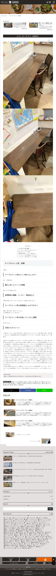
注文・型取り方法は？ (14, 563)
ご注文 (45, 558)
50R (12, 384)
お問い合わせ (28, 558)
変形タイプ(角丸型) (22, 383)
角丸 (44, 383)
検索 (50, 509)
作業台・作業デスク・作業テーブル (27, 381)
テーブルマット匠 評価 (24, 248)
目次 (26, 246)
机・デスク (15, 381)
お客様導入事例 (8, 381)
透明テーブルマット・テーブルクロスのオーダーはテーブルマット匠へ (28, 573)
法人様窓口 (36, 563)
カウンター (38, 381)
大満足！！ (14, 383)
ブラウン (49, 383)
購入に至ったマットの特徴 (24, 251)
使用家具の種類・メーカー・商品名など (27, 253)
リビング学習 (7, 383)
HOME (49, 563)
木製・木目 (7, 384)
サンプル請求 (10, 558)
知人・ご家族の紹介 (19, 384)
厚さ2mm (30, 383)
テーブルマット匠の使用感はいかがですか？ (28, 255)
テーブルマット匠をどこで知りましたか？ (28, 250)
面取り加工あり (38, 383)
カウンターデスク (46, 381)
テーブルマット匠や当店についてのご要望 (28, 256)
